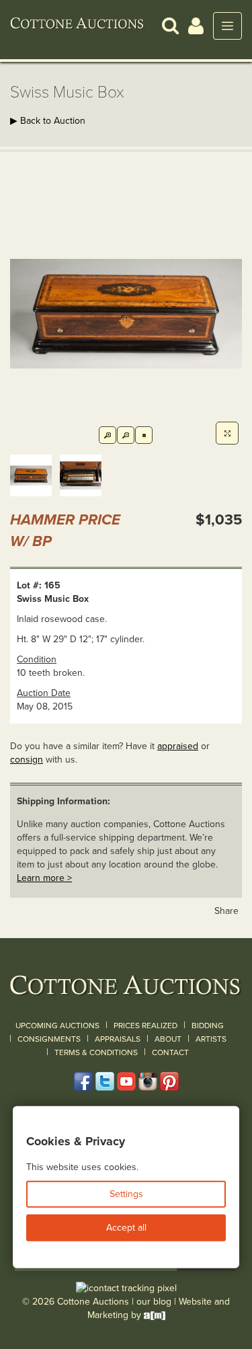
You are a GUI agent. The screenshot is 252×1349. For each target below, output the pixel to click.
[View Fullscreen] (227, 433)
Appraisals (117, 1039)
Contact (170, 1052)
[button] (170, 25)
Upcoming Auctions (57, 1025)
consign (26, 759)
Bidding (208, 1025)
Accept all (126, 1227)
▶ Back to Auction (47, 120)
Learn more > (44, 878)
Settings (126, 1194)
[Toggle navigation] (227, 26)
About (168, 1039)
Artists (211, 1039)
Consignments (49, 1039)
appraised (177, 746)
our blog (153, 1301)
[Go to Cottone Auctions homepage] (77, 25)
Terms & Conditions (96, 1052)
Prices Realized (145, 1025)
